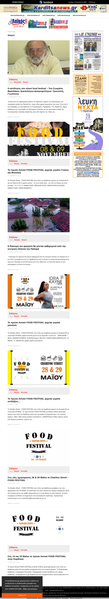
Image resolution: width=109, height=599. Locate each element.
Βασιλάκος (17, 82)
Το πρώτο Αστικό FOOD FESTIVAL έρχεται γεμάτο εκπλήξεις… (34, 400)
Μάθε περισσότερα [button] (30, 589)
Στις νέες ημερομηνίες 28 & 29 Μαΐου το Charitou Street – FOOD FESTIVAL (38, 478)
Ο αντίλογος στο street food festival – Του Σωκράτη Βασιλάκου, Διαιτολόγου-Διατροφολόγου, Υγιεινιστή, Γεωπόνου (36, 91)
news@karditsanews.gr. (56, 590)
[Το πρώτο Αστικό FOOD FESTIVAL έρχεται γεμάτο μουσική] (35, 291)
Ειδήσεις (13, 79)
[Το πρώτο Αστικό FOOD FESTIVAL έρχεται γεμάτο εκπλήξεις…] (35, 367)
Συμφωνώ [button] (22, 595)
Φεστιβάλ (24, 163)
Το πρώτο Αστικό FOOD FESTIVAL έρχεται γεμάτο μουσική (34, 323)
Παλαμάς (17, 240)
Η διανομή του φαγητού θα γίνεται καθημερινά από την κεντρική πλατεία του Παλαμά (37, 247)
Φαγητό (25, 82)
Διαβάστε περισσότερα (13, 117)
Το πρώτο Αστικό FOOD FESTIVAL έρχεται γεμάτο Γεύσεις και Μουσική (38, 171)
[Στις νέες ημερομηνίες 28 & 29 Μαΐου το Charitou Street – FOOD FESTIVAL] (35, 446)
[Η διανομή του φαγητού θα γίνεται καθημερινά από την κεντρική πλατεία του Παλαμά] (35, 215)
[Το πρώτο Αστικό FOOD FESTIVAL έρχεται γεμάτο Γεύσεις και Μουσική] (35, 139)
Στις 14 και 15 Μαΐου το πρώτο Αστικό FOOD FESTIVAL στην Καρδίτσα (37, 557)
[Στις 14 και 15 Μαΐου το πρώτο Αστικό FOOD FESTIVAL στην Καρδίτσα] (35, 525)
